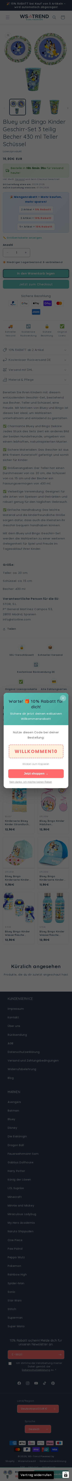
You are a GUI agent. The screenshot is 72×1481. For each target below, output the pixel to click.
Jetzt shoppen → (36, 773)
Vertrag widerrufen (36, 1475)
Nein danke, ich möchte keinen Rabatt (30, 782)
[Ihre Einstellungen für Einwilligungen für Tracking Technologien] (65, 1474)
